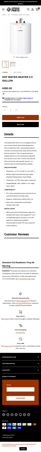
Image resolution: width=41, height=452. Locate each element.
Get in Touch (27, 98)
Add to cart (20, 117)
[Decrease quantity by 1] (4, 110)
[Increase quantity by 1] (16, 110)
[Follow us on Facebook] (3, 414)
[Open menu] (3, 9)
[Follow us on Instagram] (12, 414)
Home (4, 15)
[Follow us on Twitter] (7, 414)
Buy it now (20, 124)
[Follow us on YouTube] (20, 414)
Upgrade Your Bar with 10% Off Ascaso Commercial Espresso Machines (20, 2)
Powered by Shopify (7, 437)
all (9, 15)
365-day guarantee (22, 301)
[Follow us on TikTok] (24, 414)
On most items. (20, 332)
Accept (23, 448)
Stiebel (5, 72)
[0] (37, 9)
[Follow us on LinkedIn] (28, 414)
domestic (28, 303)
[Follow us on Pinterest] (16, 414)
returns (7, 319)
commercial (19, 303)
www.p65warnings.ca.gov (27, 279)
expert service (8, 346)
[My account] (32, 9)
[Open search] (28, 9)
